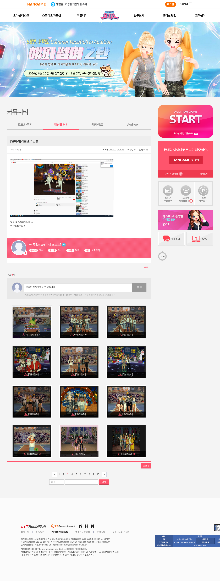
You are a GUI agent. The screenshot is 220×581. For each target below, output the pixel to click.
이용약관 (40, 532)
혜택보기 (203, 174)
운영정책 (101, 532)
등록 (139, 287)
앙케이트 (97, 124)
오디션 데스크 (21, 15)
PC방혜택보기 (203, 199)
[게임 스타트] (185, 117)
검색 (104, 482)
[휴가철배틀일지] (34, 334)
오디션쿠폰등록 (168, 199)
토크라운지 (25, 124)
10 (98, 474)
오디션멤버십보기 (184, 199)
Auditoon (133, 124)
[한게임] (37, 4)
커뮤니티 (82, 15)
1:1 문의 (171, 239)
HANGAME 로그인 (186, 160)
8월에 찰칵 (80, 454)
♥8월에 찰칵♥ (80, 334)
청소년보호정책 (82, 532)
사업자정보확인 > (103, 542)
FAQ (199, 239)
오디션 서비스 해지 (121, 532)
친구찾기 (139, 15)
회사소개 (25, 532)
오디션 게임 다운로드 (185, 133)
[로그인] (170, 4)
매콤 (19, 149)
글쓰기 (146, 466)
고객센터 (200, 15)
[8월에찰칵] (127, 334)
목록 (146, 267)
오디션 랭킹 (169, 15)
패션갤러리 (61, 124)
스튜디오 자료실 (51, 15)
